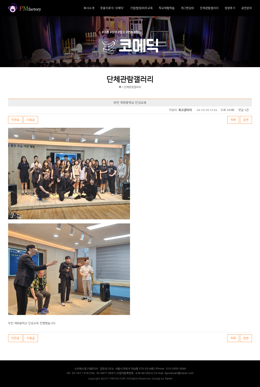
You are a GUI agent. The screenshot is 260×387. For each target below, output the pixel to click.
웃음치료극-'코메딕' (112, 8)
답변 (246, 119)
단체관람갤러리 (209, 8)
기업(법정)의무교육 (141, 8)
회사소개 (89, 8)
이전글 (15, 119)
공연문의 (246, 8)
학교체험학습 (167, 8)
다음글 (31, 119)
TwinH (168, 378)
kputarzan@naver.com (179, 373)
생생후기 (230, 8)
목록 (233, 119)
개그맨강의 (187, 8)
